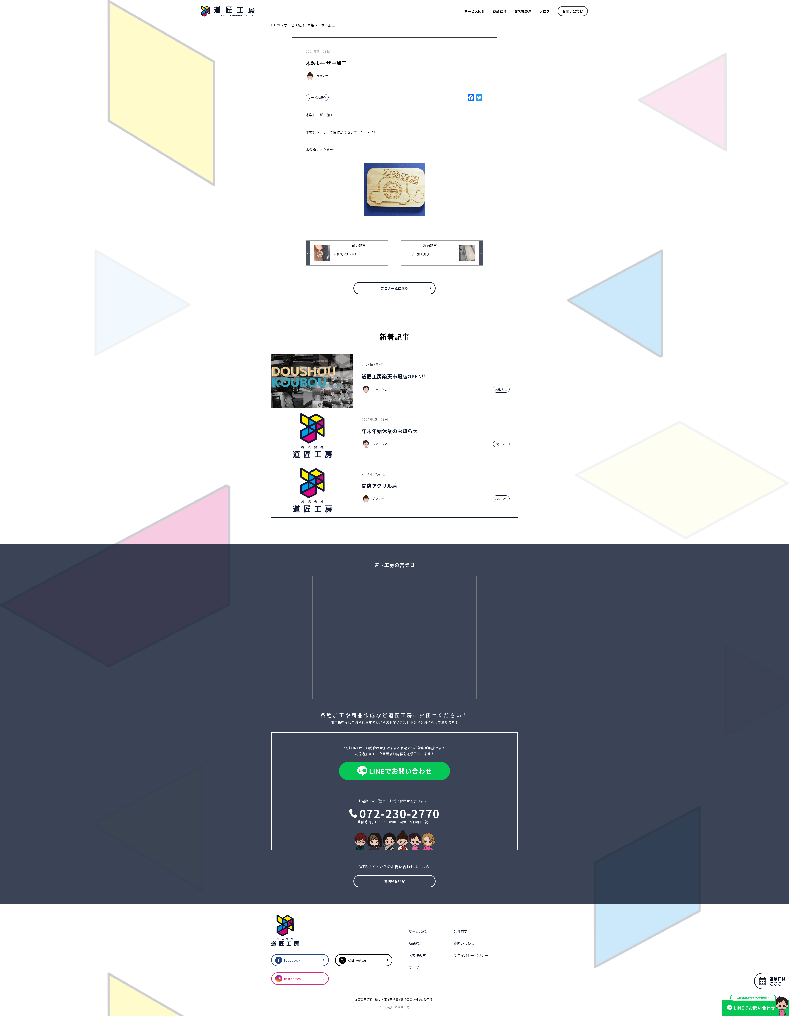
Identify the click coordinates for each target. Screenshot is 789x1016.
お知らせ (501, 389)
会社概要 (460, 931)
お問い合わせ (572, 11)
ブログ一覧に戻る (394, 288)
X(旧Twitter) (358, 960)
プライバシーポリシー (471, 955)
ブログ (545, 11)
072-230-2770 (399, 813)
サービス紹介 (474, 11)
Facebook (292, 960)
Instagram (292, 978)
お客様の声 (523, 11)
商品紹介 (500, 11)
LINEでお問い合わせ (400, 771)
